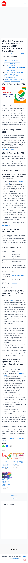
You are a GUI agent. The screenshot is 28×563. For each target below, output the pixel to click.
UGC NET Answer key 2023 (11, 60)
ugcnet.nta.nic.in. (6, 225)
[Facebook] (11, 549)
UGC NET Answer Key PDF (11, 63)
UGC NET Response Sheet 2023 (12, 62)
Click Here (14, 283)
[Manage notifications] (24, 560)
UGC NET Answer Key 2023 (11, 65)
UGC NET (12, 300)
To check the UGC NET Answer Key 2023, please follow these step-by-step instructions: (16, 69)
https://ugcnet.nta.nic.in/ (8, 149)
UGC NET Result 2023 (9, 74)
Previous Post (14, 495)
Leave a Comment (6, 53)
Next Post (14, 498)
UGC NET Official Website (18, 275)
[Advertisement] (14, 23)
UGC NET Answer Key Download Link (13, 72)
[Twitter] (14, 549)
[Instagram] (16, 549)
